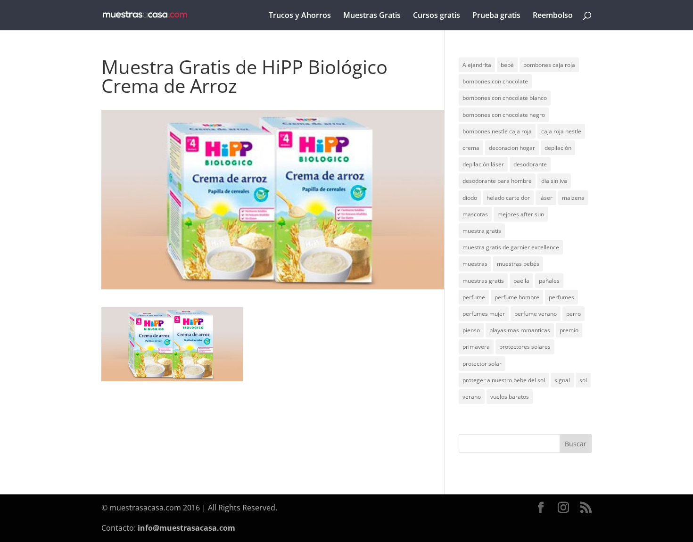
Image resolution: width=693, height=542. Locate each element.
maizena (573, 198)
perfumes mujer (483, 314)
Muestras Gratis (372, 16)
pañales (549, 281)
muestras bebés (518, 264)
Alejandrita (476, 65)
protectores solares (525, 347)
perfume (473, 297)
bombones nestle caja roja (497, 131)
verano (471, 397)
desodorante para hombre (497, 181)
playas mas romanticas (519, 330)
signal (562, 380)
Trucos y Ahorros (300, 16)
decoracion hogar (512, 148)
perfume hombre (517, 297)
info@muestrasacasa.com (186, 528)
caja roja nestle (561, 131)
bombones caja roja (549, 65)
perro (573, 314)
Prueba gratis (496, 16)
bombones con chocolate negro (503, 115)
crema (470, 148)
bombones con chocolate (495, 81)
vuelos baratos (509, 397)
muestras (474, 264)
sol (583, 380)
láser (546, 198)
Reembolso (553, 16)
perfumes (561, 297)
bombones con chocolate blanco (504, 98)
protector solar (482, 364)
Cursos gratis (436, 16)
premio (569, 330)
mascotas (475, 214)
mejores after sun (520, 214)
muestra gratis (481, 231)
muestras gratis (483, 281)
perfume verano (535, 314)
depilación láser (483, 164)
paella (521, 281)
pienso (471, 330)
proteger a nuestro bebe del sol (503, 380)
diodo (469, 198)
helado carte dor (508, 198)
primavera (476, 347)
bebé (507, 65)
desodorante (530, 164)
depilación (557, 148)
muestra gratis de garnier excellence (510, 247)
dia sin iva (554, 181)
